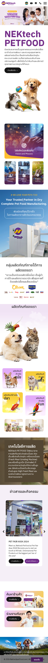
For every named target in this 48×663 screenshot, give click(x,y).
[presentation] (3, 531)
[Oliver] (13, 425)
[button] (3, 16)
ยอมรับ (37, 659)
